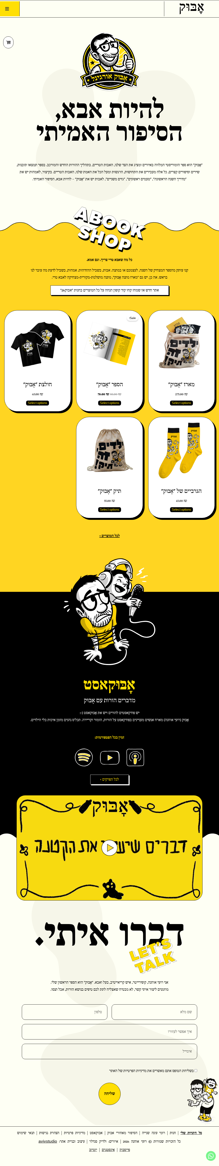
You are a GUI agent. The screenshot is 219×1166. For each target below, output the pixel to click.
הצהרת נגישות (49, 1133)
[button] (7, 9)
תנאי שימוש (25, 1133)
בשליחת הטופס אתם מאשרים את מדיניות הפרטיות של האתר (151, 1071)
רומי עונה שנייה (153, 1133)
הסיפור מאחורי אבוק (122, 1133)
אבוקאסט (96, 1133)
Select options (181, 403)
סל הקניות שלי (191, 1133)
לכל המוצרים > (109, 536)
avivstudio (47, 1142)
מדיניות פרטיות (74, 1133)
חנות (173, 1133)
